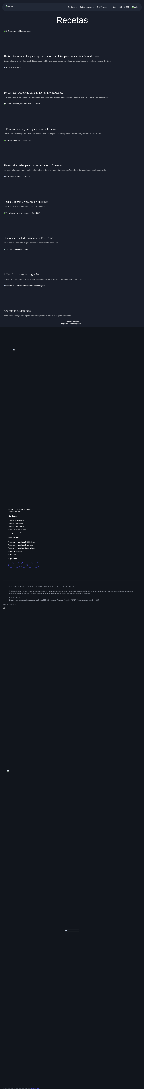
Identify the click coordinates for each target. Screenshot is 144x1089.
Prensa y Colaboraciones (17, 530)
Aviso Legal (12, 554)
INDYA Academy (103, 7)
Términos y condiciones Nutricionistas (21, 542)
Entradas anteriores (73, 322)
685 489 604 (124, 7)
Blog (114, 7)
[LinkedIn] (30, 564)
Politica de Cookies (15, 551)
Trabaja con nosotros (15, 533)
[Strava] (36, 564)
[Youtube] (23, 564)
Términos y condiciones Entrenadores (21, 548)
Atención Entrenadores (16, 527)
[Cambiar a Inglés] (135, 7)
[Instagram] (11, 564)
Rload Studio (35, 1088)
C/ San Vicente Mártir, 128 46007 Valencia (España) (19, 510)
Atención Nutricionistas (16, 521)
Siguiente (78, 324)
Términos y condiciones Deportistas (20, 545)
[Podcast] (17, 564)
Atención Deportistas (15, 524)
